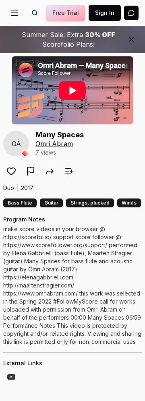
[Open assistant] (131, 13)
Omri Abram (54, 144)
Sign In (104, 12)
